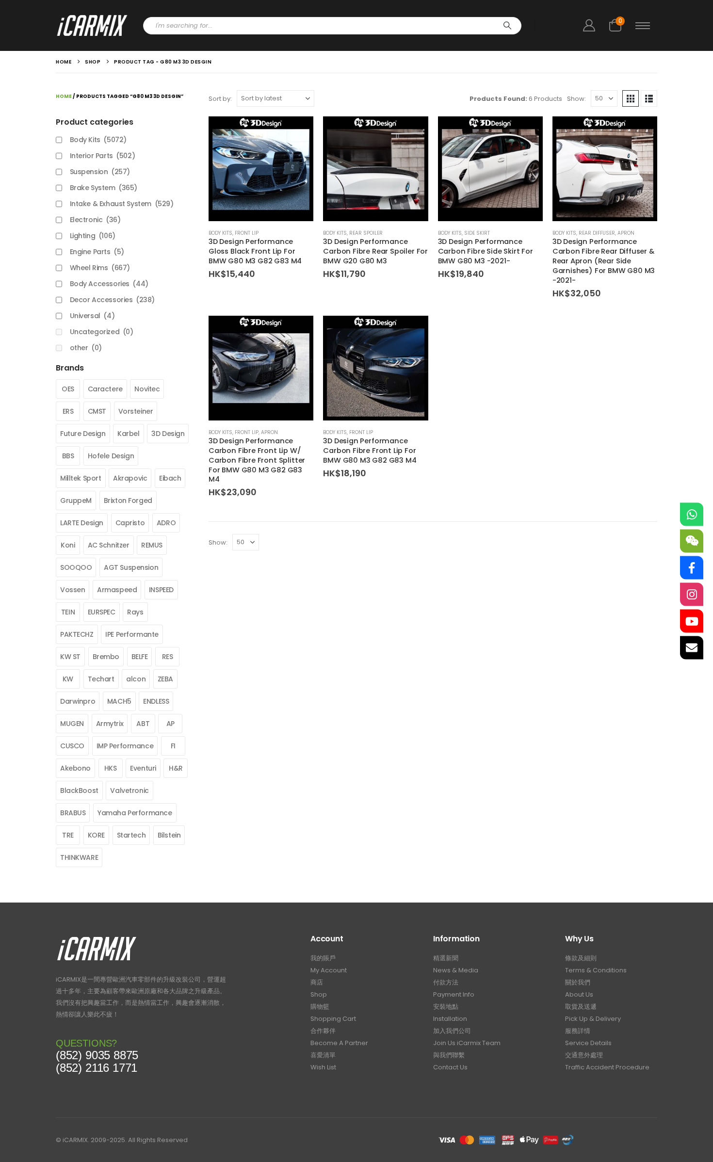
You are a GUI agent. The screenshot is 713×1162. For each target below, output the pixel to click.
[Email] (691, 648)
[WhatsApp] (691, 514)
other (86, 348)
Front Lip (247, 233)
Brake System (103, 188)
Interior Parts (102, 156)
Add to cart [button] (297, 132)
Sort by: (220, 98)
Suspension (100, 172)
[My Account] (588, 25)
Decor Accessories (112, 300)
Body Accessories (109, 284)
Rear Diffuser (597, 233)
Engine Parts (97, 252)
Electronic (95, 220)
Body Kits (220, 233)
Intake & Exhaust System (122, 204)
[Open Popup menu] (642, 25)
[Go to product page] (261, 168)
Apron (625, 233)
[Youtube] (691, 621)
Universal (92, 316)
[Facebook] (691, 568)
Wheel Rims (100, 268)
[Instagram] (691, 594)
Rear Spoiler (366, 233)
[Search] (507, 25)
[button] (630, 98)
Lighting (92, 236)
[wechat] (691, 541)
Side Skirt (477, 233)
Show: (576, 98)
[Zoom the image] (97, 939)
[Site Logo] (92, 25)
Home (64, 96)
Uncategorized (101, 332)
